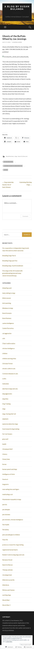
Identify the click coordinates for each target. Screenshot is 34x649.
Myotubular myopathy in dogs (11, 499)
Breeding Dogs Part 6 (9, 255)
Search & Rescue (22, 156)
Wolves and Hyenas (8, 590)
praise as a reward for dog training (12, 545)
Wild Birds (5, 585)
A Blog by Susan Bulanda (17, 7)
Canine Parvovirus (8, 328)
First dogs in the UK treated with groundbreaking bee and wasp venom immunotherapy (12, 273)
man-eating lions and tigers (10, 489)
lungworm (5, 484)
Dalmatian (5, 384)
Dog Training (6, 404)
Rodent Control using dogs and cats (13, 555)
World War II (6, 605)
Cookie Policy (9, 641)
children (4, 353)
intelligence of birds (8, 474)
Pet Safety (5, 529)
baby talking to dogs (8, 293)
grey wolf (5, 439)
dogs (16, 156)
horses (4, 464)
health (4, 444)
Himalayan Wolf (7, 449)
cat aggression (6, 333)
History (4, 454)
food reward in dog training (10, 429)
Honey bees (6, 459)
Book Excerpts (7, 313)
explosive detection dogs (10, 424)
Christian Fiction (7, 363)
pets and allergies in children (11, 534)
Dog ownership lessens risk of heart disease (8, 184)
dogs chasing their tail (9, 414)
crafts (4, 378)
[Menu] (5, 27)
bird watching (6, 303)
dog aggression (7, 394)
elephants (5, 419)
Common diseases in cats (10, 373)
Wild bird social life (8, 580)
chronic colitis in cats (8, 368)
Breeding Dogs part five (9, 260)
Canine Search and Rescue (13, 165)
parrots (4, 504)
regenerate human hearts (10, 550)
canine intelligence (8, 323)
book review (8, 161)
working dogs (6, 595)
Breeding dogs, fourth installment (12, 265)
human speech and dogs (9, 469)
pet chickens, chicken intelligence (12, 519)
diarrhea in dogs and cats (10, 389)
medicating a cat (7, 494)
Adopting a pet (7, 288)
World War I (6, 600)
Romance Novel (7, 560)
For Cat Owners (7, 434)
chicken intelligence (8, 348)
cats (3, 338)
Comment (25, 216)
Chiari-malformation (8, 343)
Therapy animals (7, 570)
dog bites (5, 399)
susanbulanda (17, 42)
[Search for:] (17, 234)
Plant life (5, 539)
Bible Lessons (6, 298)
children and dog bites (9, 358)
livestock (5, 479)
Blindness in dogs (7, 308)
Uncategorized (7, 575)
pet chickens (6, 514)
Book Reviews (10, 156)
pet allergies (6, 509)
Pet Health (5, 524)
